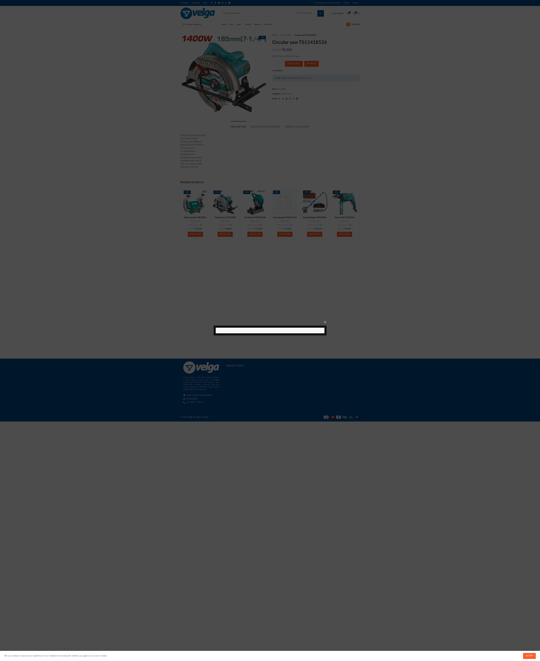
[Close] (325, 322)
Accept (529, 656)
